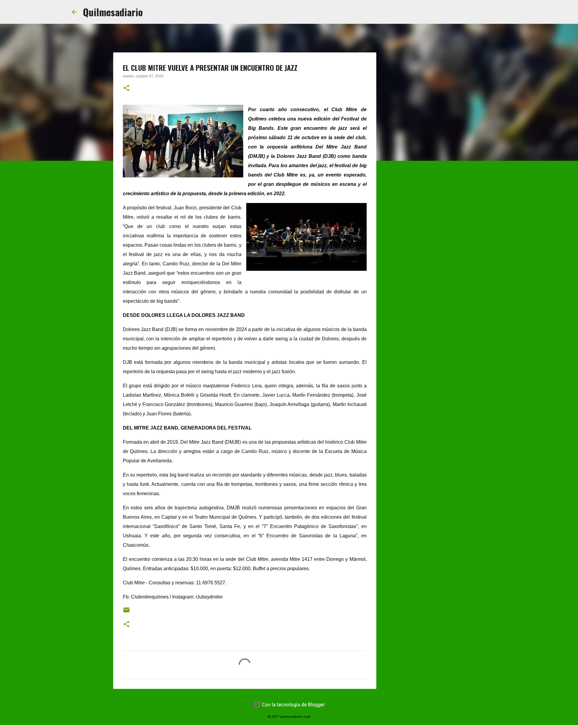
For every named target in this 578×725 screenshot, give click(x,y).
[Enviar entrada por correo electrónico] (126, 612)
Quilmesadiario (113, 12)
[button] (126, 88)
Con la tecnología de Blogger (293, 704)
